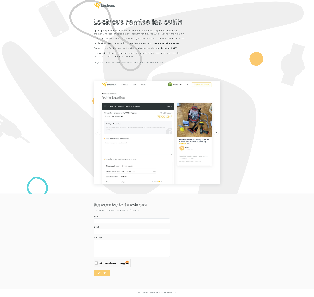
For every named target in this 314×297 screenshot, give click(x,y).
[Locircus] (157, 5)
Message (98, 237)
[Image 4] (159, 181)
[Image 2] (155, 181)
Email (96, 227)
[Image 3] (157, 181)
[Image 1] (153, 181)
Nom (96, 216)
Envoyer (102, 273)
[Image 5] (161, 181)
